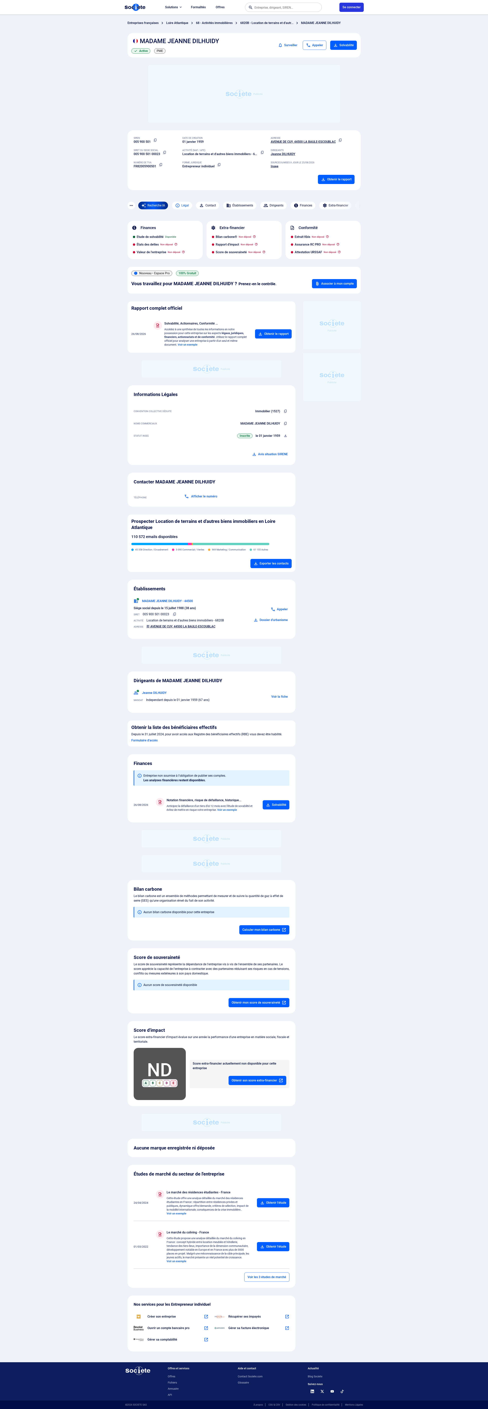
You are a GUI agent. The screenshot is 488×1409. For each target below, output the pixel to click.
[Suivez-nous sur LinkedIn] (312, 1391)
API (170, 1394)
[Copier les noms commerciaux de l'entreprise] (285, 423)
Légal (185, 205)
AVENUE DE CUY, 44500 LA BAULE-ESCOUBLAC (303, 142)
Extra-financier (338, 205)
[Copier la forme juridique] (219, 165)
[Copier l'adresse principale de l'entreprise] (340, 140)
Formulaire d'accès (144, 740)
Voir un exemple (188, 344)
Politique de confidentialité (325, 1404)
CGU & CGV (274, 1404)
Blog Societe (315, 1376)
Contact (210, 205)
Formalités (198, 7)
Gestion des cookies (296, 1404)
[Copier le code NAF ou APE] (262, 152)
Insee (274, 166)
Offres (220, 7)
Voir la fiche (279, 696)
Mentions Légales (354, 1404)
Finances (306, 205)
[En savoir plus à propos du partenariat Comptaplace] (206, 1339)
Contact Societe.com (250, 1376)
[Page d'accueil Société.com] (135, 7)
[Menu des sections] (131, 205)
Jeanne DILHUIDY (283, 154)
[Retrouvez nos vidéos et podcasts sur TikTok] (342, 1391)
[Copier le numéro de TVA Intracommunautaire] (161, 165)
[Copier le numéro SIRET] (165, 152)
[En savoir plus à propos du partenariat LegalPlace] (206, 1316)
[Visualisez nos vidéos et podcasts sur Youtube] (332, 1391)
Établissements (242, 205)
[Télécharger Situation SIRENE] (285, 436)
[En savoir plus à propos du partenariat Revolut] (206, 1328)
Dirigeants (276, 205)
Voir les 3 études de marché (267, 1277)
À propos (258, 1404)
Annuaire (173, 1388)
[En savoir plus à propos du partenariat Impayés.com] (287, 1316)
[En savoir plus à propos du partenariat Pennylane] (287, 1328)
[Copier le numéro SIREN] (155, 140)
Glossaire (243, 1382)
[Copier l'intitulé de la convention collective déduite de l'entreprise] (285, 411)
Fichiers (172, 1382)
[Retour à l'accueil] (138, 1370)
